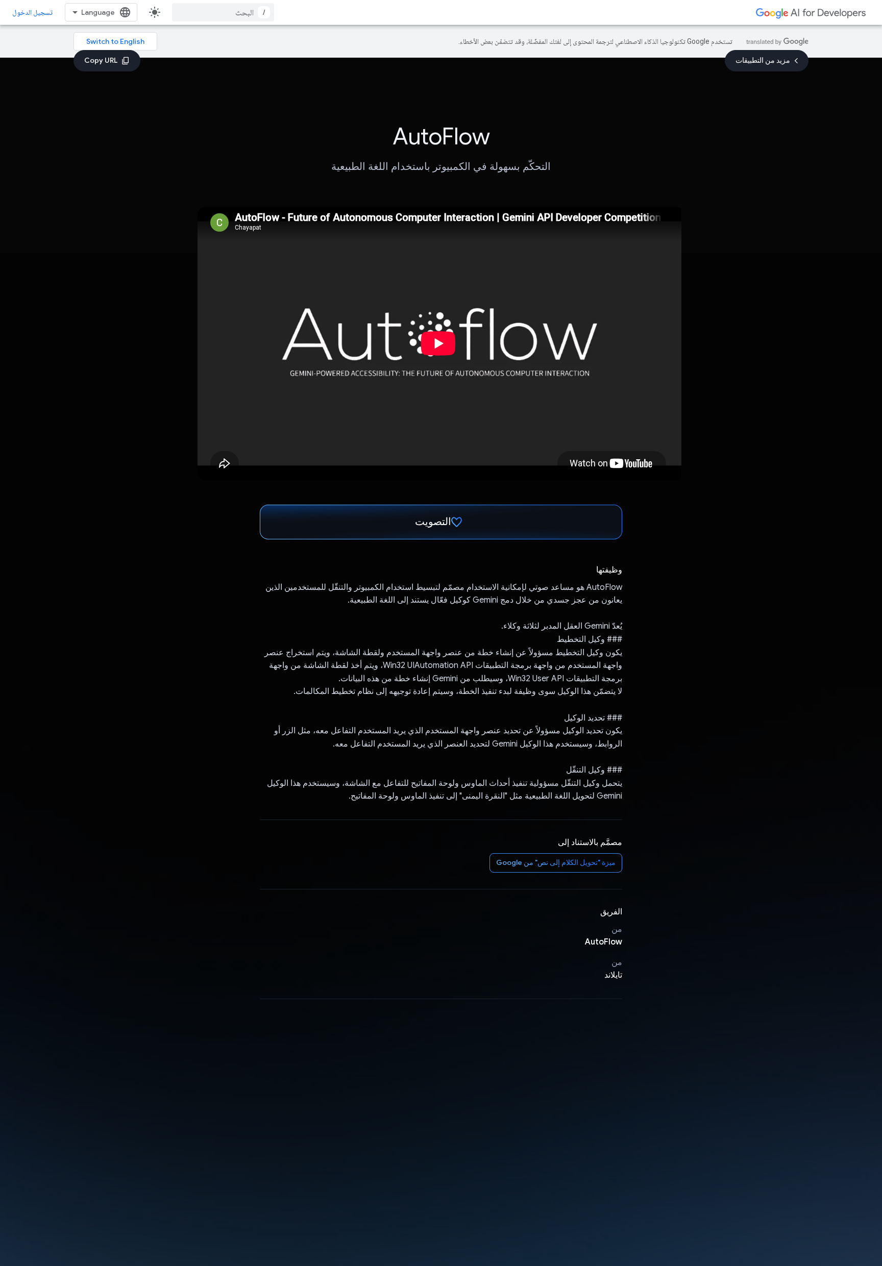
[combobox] (223, 12)
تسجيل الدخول (32, 12)
